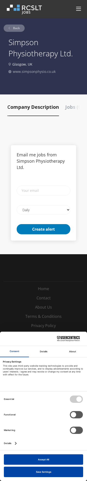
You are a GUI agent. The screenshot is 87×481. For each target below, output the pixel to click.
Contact (43, 298)
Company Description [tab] (33, 107)
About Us (43, 307)
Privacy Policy (43, 325)
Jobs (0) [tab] (74, 107)
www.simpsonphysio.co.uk (34, 71)
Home (43, 288)
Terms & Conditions (43, 316)
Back (16, 28)
